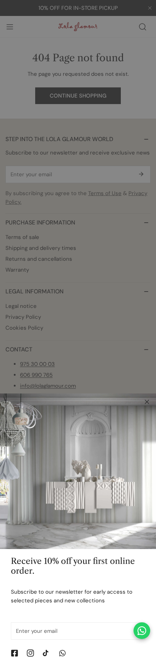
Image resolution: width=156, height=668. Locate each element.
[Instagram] (30, 653)
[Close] (146, 401)
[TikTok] (46, 653)
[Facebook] (14, 653)
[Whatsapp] (62, 653)
